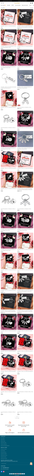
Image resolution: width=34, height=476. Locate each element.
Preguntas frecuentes (3, 456)
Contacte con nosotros (4, 449)
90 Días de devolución (3, 452)
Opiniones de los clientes (4, 458)
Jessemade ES (17, 475)
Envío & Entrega (3, 450)
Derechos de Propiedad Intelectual (5, 445)
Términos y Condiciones (4, 444)
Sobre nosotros (3, 439)
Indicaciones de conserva (4, 455)
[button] (1, 3)
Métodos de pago (3, 441)
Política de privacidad (3, 442)
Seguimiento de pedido (4, 453)
